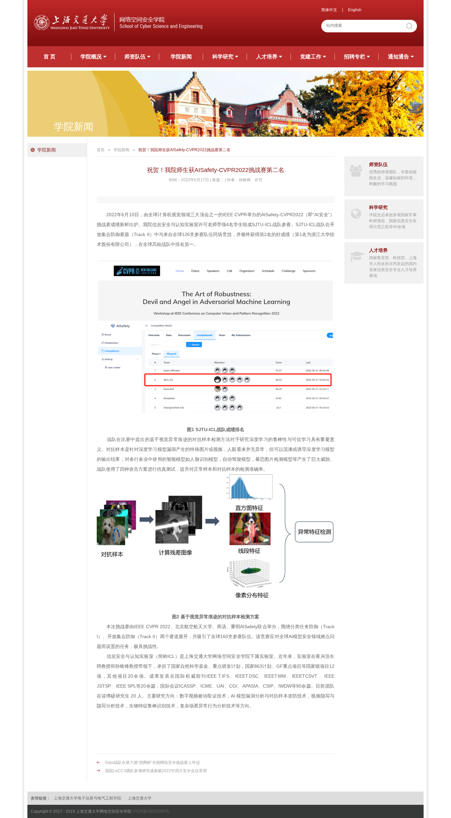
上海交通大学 (140, 798)
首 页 (49, 56)
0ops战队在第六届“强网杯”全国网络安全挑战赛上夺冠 (152, 762)
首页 (101, 150)
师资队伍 (135, 56)
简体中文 (329, 10)
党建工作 (310, 56)
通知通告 (398, 56)
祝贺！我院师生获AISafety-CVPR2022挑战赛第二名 (184, 150)
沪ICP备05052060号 (150, 811)
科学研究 (222, 56)
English (355, 10)
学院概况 (91, 56)
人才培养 (266, 56)
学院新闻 (181, 56)
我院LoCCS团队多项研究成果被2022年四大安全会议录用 (156, 770)
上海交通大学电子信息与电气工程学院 (87, 798)
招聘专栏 (354, 56)
